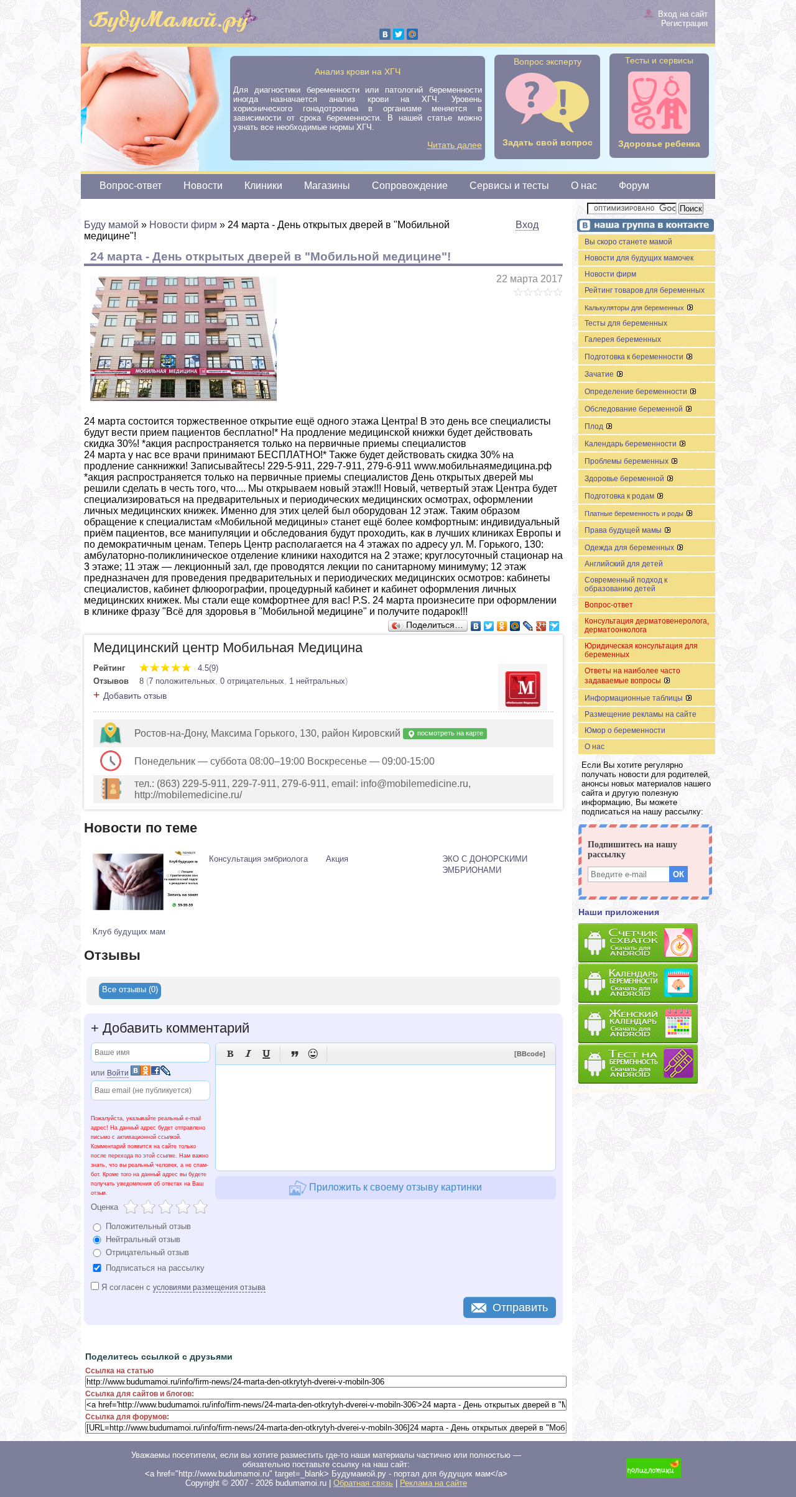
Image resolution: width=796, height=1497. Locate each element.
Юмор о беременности (625, 730)
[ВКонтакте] (385, 34)
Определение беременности (637, 391)
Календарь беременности (631, 444)
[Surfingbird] (554, 626)
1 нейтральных (317, 681)
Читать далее (454, 145)
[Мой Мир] (412, 34)
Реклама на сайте (433, 1483)
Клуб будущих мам (129, 931)
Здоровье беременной (625, 478)
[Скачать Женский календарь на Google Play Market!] (646, 1024)
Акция (337, 859)
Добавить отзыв (135, 696)
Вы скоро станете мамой (628, 241)
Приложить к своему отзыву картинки (394, 1187)
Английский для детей (624, 564)
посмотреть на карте (449, 733)
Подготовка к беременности (635, 356)
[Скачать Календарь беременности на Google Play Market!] (646, 984)
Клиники (263, 185)
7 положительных (182, 681)
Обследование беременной (635, 409)
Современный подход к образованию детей (626, 584)
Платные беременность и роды (635, 513)
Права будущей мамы (624, 530)
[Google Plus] (541, 626)
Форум (634, 185)
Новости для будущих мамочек (639, 258)
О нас (584, 185)
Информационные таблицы (635, 698)
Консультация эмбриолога (258, 859)
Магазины (327, 185)
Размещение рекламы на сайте (640, 714)
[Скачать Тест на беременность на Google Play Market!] (646, 1064)
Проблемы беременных (627, 461)
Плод (595, 426)
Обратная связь (363, 1483)
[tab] (130, 991)
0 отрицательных (252, 681)
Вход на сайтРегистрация (683, 18)
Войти (118, 1073)
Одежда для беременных (630, 547)
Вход (527, 224)
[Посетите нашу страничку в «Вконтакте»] (643, 226)
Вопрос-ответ (131, 185)
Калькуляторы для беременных (635, 307)
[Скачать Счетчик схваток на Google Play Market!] (646, 943)
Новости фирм (610, 274)
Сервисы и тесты (509, 185)
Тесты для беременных (626, 323)
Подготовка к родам (620, 496)
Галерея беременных (623, 339)
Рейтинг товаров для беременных (645, 290)
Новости (203, 185)
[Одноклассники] (502, 626)
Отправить (520, 1307)
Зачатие (600, 374)
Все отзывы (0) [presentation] (130, 989)
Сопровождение (410, 185)
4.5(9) (206, 668)
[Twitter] (398, 34)
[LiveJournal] (528, 626)
